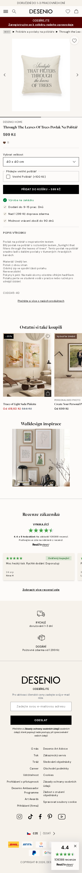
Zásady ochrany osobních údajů (42, 728)
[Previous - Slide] (5, 75)
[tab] (20, 115)
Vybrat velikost (13, 154)
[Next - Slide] (77, 75)
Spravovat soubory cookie (60, 802)
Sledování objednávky (57, 761)
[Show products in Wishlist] (68, 11)
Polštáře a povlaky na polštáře (35, 31)
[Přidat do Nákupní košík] (47, 393)
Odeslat (41, 720)
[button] (65, 856)
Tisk (36, 755)
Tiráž (36, 761)
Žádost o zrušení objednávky (53, 793)
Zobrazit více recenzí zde (41, 589)
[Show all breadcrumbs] (7, 32)
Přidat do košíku (41, 189)
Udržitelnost (31, 775)
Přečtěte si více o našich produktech (41, 301)
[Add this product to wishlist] (74, 40)
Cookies (48, 775)
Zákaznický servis (54, 755)
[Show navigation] (6, 11)
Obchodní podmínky (56, 768)
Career (34, 768)
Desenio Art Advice (55, 748)
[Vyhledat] (14, 11)
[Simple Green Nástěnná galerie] (41, 458)
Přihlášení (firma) (28, 805)
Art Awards (32, 799)
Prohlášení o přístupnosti (23, 781)
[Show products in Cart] (76, 11)
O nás (35, 748)
